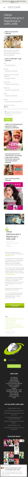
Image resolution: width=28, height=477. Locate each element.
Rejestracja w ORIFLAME (14, 385)
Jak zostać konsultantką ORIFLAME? (14, 383)
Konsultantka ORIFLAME (14, 382)
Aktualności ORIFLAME (14, 396)
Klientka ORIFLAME (14, 380)
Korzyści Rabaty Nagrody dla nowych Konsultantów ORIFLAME (14, 418)
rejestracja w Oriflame (15, 326)
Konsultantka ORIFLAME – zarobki (14, 389)
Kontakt (14, 397)
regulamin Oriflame (13, 113)
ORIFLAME (14, 388)
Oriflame (11, 241)
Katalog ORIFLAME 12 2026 (14, 408)
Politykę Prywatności (9, 115)
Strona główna (14, 377)
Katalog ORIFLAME (14, 394)
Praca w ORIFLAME (14, 386)
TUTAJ (16, 2)
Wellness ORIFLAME (14, 393)
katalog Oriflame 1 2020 (11, 318)
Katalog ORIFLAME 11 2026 (14, 425)
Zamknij (26, 465)
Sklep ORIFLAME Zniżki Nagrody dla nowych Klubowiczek (14, 414)
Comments (10, 246)
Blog (10, 243)
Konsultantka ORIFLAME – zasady (14, 391)
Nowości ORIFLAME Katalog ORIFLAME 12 (14, 410)
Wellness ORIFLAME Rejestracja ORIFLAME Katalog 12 (14, 422)
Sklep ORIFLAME (14, 378)
